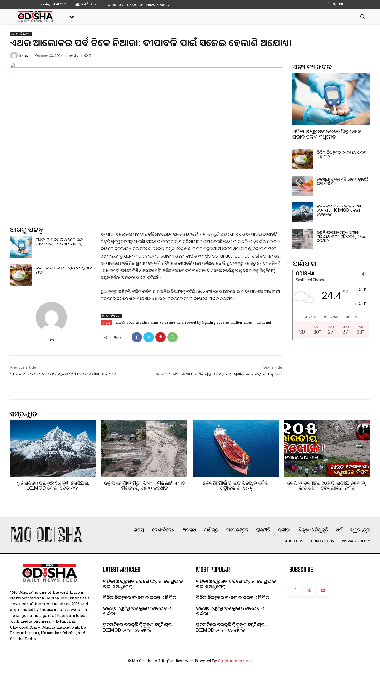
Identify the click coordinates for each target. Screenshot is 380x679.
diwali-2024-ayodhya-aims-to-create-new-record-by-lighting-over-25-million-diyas (184, 322)
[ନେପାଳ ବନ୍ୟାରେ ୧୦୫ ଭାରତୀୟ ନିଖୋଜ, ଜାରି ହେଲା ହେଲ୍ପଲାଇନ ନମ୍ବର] (327, 448)
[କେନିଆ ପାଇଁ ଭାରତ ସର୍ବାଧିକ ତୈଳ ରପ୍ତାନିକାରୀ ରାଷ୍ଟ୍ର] (236, 448)
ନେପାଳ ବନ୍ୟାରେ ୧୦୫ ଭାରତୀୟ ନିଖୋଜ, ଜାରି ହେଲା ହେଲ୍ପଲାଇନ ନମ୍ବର (326, 485)
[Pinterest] (160, 337)
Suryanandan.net (235, 660)
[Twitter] (334, 4)
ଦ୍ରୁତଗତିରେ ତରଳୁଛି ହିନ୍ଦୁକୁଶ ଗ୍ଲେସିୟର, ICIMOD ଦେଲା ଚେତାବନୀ (339, 210)
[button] (362, 16)
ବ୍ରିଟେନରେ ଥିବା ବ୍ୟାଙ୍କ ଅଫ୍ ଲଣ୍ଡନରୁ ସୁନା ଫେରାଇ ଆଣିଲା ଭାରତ (63, 374)
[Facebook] (327, 4)
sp (26, 55)
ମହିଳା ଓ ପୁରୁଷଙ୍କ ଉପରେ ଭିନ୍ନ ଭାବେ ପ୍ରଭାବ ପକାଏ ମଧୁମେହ (59, 242)
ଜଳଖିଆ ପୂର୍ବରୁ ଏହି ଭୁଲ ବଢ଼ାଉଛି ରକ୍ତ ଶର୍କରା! (342, 181)
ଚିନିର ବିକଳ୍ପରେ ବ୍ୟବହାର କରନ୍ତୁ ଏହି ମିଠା (64, 270)
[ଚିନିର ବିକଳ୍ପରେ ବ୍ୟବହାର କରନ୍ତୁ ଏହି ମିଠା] (21, 275)
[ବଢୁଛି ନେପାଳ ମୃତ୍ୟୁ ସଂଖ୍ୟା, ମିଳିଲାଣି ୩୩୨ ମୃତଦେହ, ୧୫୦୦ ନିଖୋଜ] (302, 239)
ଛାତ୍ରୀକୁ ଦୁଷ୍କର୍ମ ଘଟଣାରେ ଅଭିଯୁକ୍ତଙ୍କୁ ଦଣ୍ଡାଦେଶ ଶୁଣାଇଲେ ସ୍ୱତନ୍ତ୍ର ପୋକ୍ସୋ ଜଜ (219, 374)
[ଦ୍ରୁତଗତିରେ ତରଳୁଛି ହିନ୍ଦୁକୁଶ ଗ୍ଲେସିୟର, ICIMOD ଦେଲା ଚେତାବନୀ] (302, 212)
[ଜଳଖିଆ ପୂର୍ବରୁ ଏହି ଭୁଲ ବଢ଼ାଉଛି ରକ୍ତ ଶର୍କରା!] (302, 186)
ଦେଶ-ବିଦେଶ (20, 34)
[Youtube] (341, 4)
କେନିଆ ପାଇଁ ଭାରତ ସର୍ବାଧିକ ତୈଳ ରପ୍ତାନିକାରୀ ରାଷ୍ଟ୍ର (235, 485)
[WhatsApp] (172, 337)
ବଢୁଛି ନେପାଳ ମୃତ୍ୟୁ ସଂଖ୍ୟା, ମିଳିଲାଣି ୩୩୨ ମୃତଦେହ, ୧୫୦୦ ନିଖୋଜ (342, 237)
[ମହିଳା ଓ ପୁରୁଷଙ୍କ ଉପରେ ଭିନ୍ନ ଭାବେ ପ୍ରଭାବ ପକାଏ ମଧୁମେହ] (21, 247)
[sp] (14, 55)
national (264, 322)
